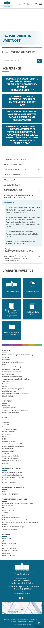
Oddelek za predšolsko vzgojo (11, 367)
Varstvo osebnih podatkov (10, 413)
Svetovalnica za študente (10, 456)
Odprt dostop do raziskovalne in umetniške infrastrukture (18, 196)
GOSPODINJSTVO (8, 510)
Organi (4, 365)
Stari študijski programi (9, 429)
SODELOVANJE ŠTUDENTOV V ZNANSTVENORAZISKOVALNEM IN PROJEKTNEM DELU (16, 258)
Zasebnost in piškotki (9, 408)
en (24, 3)
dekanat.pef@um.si (23, 593)
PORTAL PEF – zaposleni (10, 551)
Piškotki (31, 621)
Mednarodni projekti (13, 165)
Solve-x (29, 624)
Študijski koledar (7, 449)
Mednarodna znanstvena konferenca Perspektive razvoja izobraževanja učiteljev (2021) (22, 234)
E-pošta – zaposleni (8, 556)
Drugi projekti (10, 180)
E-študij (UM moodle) (9, 543)
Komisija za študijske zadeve (11, 461)
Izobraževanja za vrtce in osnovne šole (14, 520)
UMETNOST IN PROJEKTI (10, 494)
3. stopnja (5, 427)
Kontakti (5, 384)
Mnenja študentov (8, 396)
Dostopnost (6, 405)
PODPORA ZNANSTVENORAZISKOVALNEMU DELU (18, 250)
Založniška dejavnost (9, 391)
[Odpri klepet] (38, 622)
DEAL (4, 492)
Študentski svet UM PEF (10, 458)
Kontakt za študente (9, 482)
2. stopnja (5, 424)
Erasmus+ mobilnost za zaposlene (13, 477)
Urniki (4, 437)
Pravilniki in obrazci (8, 432)
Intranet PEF (6, 553)
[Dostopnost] (36, 4)
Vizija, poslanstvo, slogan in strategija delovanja (18, 355)
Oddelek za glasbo (8, 374)
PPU (3, 515)
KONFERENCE (9, 203)
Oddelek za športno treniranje (12, 377)
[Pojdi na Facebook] (20, 598)
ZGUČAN (5, 513)
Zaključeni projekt (12, 185)
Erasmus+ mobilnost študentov (12, 473)
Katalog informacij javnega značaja (13, 389)
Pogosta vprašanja (8, 451)
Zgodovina (5, 357)
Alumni (4, 386)
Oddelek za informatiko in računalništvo (15, 394)
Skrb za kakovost (7, 381)
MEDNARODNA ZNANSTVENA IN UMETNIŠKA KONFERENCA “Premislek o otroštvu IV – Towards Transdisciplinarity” (23, 210)
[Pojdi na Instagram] (23, 598)
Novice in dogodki (8, 539)
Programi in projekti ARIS (15, 170)
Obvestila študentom (9, 441)
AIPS (3, 541)
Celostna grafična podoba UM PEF (13, 362)
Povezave (5, 463)
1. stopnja (5, 422)
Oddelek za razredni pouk (10, 369)
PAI (3, 508)
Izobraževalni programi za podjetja (13, 527)
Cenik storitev (6, 434)
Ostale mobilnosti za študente (12, 475)
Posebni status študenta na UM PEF (13, 446)
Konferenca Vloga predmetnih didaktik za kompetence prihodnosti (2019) (21, 243)
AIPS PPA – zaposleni (9, 548)
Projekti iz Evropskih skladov (16, 159)
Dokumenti (6, 360)
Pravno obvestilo (22, 621)
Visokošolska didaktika (9, 529)
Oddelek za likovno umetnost (11, 372)
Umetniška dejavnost (13, 190)
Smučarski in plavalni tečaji (11, 518)
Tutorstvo (5, 454)
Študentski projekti (12, 175)
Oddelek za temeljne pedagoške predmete (16, 379)
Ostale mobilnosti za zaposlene (12, 480)
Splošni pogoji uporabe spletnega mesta (15, 410)
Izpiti (4, 439)
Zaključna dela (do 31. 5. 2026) (12, 444)
